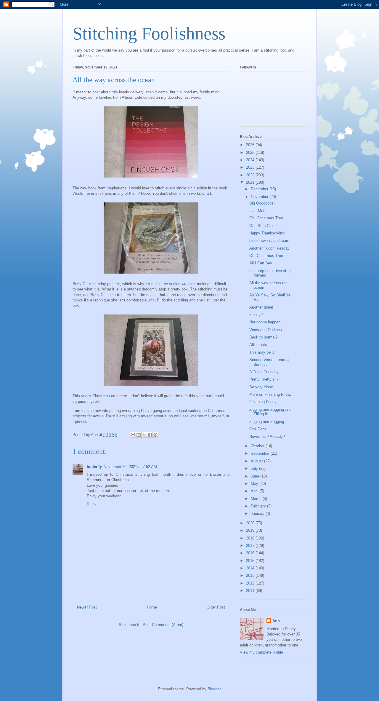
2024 (251, 160)
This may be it (261, 352)
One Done (257, 429)
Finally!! (256, 314)
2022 (251, 175)
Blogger (214, 689)
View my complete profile (261, 652)
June (255, 476)
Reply (92, 504)
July (255, 468)
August (257, 461)
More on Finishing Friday (270, 394)
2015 (251, 560)
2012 (251, 583)
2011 (251, 590)
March (257, 498)
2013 (251, 575)
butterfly (94, 466)
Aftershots (258, 344)
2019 (251, 530)
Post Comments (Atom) (163, 624)
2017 (251, 545)
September (261, 453)
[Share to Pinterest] (155, 435)
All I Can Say (260, 263)
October (258, 446)
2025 (251, 152)
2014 (251, 568)
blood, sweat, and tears (269, 240)
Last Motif (257, 210)
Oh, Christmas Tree (266, 255)
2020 (251, 523)
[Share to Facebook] (150, 435)
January (258, 513)
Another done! (261, 307)
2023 (251, 167)
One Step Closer (263, 225)
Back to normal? (263, 337)
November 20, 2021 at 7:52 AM (130, 466)
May (255, 483)
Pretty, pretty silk (264, 379)
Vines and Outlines (265, 330)
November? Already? (267, 436)
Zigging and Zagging (266, 421)
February (259, 506)
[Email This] (133, 435)
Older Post (216, 607)
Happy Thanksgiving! (267, 233)
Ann (276, 621)
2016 (251, 553)
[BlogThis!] (139, 435)
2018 (251, 538)
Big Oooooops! (262, 203)
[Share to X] (144, 435)
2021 (251, 182)
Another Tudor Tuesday (269, 248)
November (260, 196)
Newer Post (87, 607)
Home (152, 607)
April (255, 491)
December (260, 189)
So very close (261, 387)
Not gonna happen (264, 322)
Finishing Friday (263, 402)
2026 (251, 145)
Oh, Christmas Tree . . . (269, 218)
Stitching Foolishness (149, 33)
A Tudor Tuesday (264, 372)
